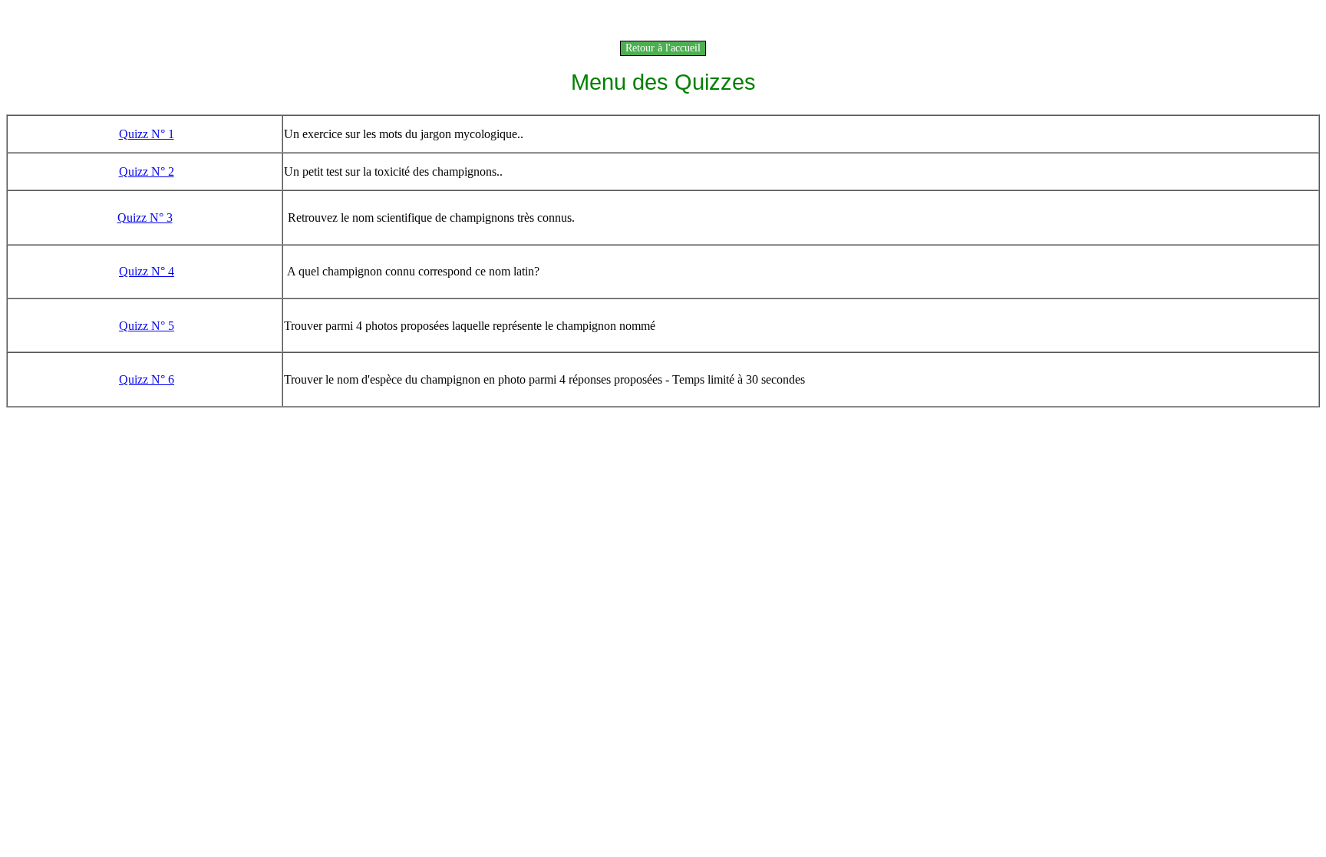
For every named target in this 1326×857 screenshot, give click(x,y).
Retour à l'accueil (663, 48)
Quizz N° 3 (145, 217)
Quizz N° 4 (146, 271)
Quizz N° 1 (146, 133)
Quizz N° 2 (146, 171)
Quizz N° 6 (146, 379)
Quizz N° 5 (146, 325)
